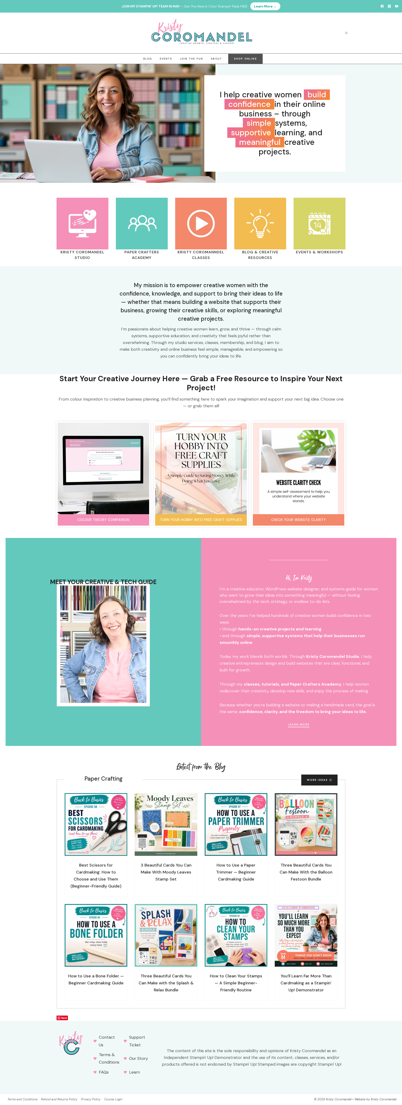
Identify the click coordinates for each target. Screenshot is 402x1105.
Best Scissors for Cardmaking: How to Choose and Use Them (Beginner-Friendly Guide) (95, 875)
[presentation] (96, 824)
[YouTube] (396, 6)
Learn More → (265, 6)
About (216, 58)
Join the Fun (191, 58)
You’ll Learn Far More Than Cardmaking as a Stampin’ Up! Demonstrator (306, 983)
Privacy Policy (90, 1099)
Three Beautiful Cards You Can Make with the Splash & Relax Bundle (166, 983)
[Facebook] (382, 6)
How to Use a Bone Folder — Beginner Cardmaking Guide (96, 979)
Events (166, 58)
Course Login (113, 1099)
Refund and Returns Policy (59, 1099)
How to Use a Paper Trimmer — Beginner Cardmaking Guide (236, 872)
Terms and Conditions (22, 1099)
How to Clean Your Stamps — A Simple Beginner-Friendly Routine (236, 983)
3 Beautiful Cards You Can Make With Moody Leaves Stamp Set (166, 872)
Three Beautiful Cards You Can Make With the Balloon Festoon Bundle (306, 872)
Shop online (245, 58)
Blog (147, 58)
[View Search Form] (346, 33)
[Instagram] (389, 6)
